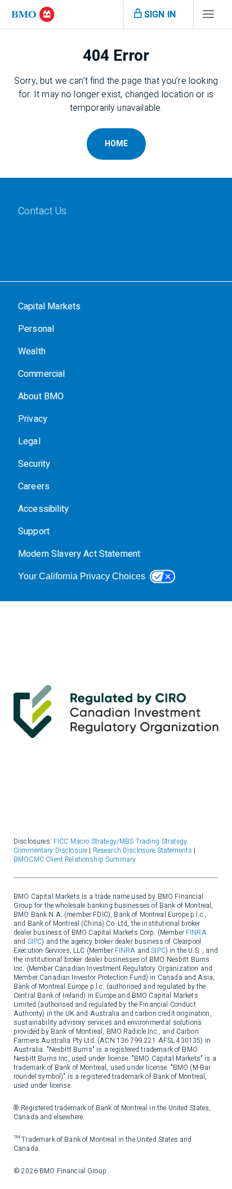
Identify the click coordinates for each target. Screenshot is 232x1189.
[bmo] (33, 14)
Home (116, 144)
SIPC (35, 941)
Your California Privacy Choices (81, 576)
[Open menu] (208, 17)
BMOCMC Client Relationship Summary (75, 859)
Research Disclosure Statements (143, 850)
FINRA (196, 932)
